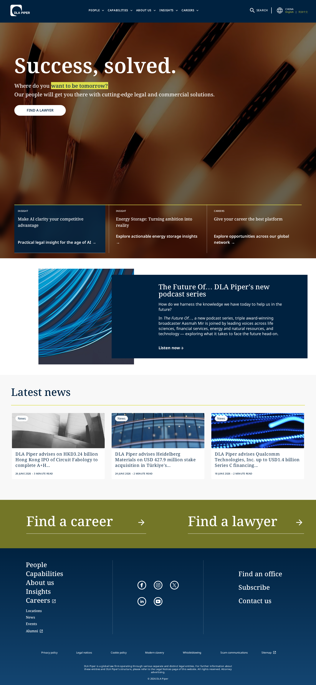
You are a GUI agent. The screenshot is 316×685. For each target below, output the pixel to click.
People (94, 10)
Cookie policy (119, 652)
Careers (188, 10)
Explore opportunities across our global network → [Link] (251, 239)
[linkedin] (141, 601)
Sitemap (266, 652)
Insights (166, 10)
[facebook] (141, 585)
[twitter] (174, 585)
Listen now (169, 347)
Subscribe (254, 587)
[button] (86, 523)
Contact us (254, 600)
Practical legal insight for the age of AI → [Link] (57, 242)
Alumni (32, 631)
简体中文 (303, 11)
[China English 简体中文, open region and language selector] (280, 10)
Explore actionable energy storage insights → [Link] (156, 239)
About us (143, 10)
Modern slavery (154, 652)
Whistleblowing (192, 652)
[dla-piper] (21, 10)
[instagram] (158, 585)
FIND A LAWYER (40, 110)
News (30, 617)
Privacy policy (49, 652)
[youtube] (158, 601)
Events (31, 623)
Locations (34, 610)
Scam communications (234, 652)
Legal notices (84, 652)
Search (262, 10)
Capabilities (118, 10)
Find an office (260, 573)
